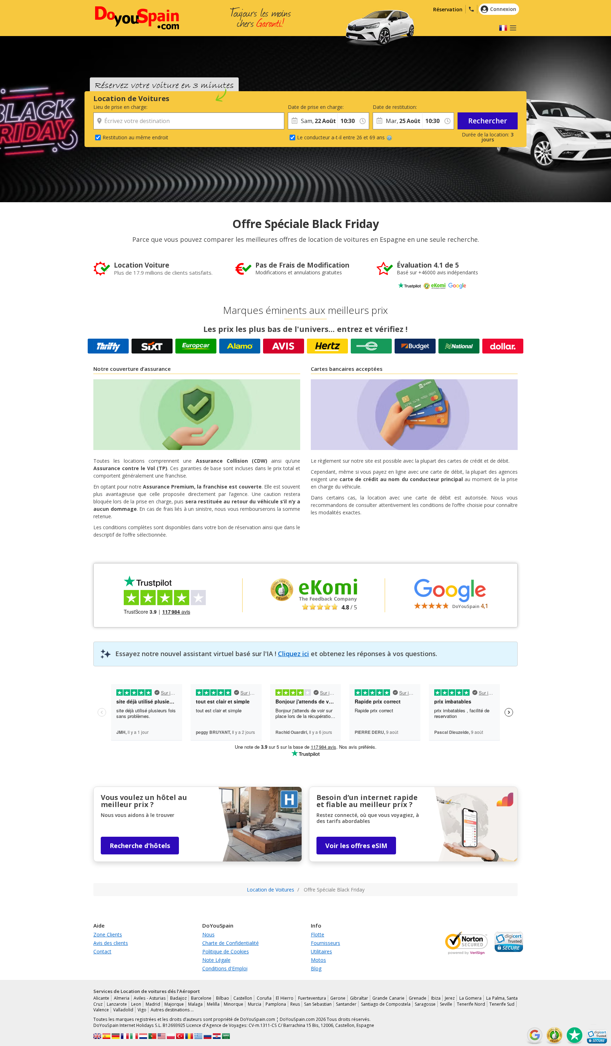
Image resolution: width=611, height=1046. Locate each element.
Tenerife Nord (471, 1004)
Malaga (195, 1004)
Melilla (213, 1004)
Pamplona (276, 1004)
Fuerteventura (312, 998)
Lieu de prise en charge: (120, 107)
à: (339, 107)
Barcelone (201, 998)
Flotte (317, 934)
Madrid (153, 1004)
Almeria (121, 998)
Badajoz (178, 998)
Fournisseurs (325, 943)
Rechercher (487, 120)
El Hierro (284, 998)
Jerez (450, 998)
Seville (446, 1004)
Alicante (101, 998)
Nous (208, 934)
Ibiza (436, 998)
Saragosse (425, 1004)
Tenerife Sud (501, 1004)
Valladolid (123, 1010)
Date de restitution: (395, 107)
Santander (346, 1004)
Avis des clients (110, 943)
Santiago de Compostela (386, 1004)
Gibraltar (359, 998)
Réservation (447, 9)
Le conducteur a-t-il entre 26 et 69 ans (341, 137)
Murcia (254, 1004)
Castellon (242, 998)
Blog (316, 968)
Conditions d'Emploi (225, 968)
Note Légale (216, 960)
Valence (101, 1010)
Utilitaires (321, 951)
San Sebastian (318, 1004)
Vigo (142, 1010)
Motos (318, 960)
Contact (102, 951)
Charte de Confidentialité (230, 943)
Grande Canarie (388, 998)
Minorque (233, 1004)
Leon (136, 1004)
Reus (295, 1004)
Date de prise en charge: (312, 107)
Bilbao (222, 998)
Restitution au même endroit (135, 137)
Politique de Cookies (225, 951)
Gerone (337, 998)
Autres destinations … (172, 1010)
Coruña (264, 998)
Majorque (174, 1004)
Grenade (417, 998)
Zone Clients (107, 934)
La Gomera (470, 998)
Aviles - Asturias (149, 998)
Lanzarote (117, 1004)
